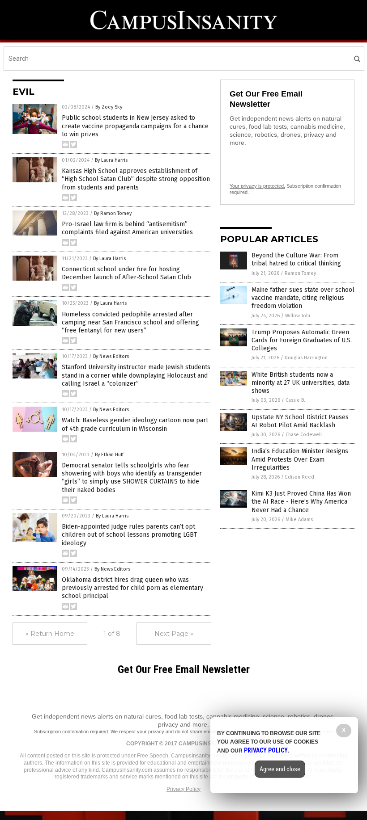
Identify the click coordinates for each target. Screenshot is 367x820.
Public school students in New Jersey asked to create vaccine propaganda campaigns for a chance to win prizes (135, 126)
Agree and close (280, 769)
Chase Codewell (304, 434)
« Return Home (50, 634)
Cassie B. (295, 400)
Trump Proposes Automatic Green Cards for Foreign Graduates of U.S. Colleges (302, 340)
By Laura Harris (111, 160)
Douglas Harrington (306, 358)
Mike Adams (299, 519)
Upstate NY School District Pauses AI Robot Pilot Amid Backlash (300, 421)
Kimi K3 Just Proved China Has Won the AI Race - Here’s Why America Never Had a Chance (301, 501)
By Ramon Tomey (113, 213)
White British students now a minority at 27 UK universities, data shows (301, 383)
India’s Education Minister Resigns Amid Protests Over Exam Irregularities (300, 459)
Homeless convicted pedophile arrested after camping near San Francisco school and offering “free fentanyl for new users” (130, 322)
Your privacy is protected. (257, 186)
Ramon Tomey (300, 273)
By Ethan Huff (109, 455)
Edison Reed (299, 477)
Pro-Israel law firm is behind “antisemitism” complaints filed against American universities (127, 228)
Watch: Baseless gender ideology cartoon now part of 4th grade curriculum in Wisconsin (135, 424)
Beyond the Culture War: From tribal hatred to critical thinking (296, 259)
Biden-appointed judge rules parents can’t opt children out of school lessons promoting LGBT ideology (129, 535)
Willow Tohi (297, 316)
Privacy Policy (183, 789)
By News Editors (111, 356)
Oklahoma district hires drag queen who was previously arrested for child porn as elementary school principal (132, 588)
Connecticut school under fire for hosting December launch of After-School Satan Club (126, 273)
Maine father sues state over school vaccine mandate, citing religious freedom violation (303, 298)
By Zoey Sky (108, 107)
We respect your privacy (137, 731)
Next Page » (173, 634)
